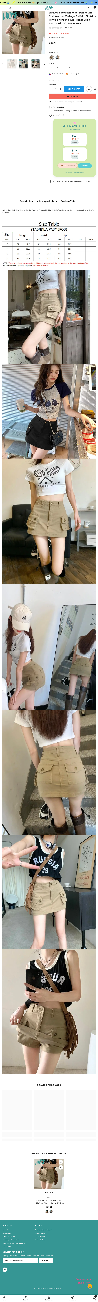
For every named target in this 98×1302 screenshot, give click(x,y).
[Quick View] (61, 1167)
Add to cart (74, 89)
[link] (17, 1136)
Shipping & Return (46, 201)
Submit (45, 1261)
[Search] (10, 7)
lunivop (49, 1198)
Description (26, 201)
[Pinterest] (5, 1270)
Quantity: (52, 84)
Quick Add (49, 1192)
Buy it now (72, 96)
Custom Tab (67, 201)
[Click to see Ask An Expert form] (83, 1280)
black (51, 1211)
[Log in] (88, 8)
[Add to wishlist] (89, 89)
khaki (47, 1211)
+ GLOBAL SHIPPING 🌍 (29, 3)
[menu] (3, 7)
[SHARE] (94, 89)
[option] (23, 32)
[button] (2, 64)
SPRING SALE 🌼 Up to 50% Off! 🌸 (70, 3)
